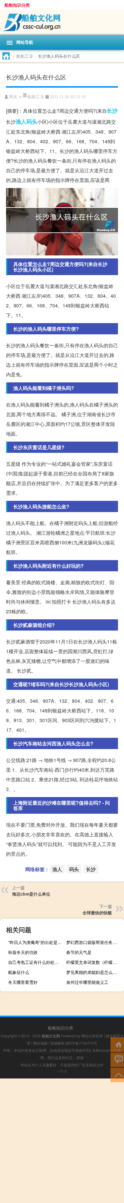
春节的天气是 (78, 952)
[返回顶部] (117, 1074)
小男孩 (62, 1071)
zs (20, 97)
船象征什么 (18, 972)
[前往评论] (117, 1059)
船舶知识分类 (17, 5)
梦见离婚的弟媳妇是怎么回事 (93, 972)
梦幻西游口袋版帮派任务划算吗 (94, 942)
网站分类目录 (92, 1035)
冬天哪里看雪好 (23, 982)
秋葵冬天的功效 (23, 952)
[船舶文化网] (62, 22)
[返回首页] (117, 1044)
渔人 (21, 121)
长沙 (112, 111)
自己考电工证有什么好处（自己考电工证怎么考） (36, 962)
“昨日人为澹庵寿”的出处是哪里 (36, 942)
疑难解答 (57, 1043)
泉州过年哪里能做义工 (87, 982)
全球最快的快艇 (97, 913)
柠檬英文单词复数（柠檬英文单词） (94, 962)
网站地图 (40, 1043)
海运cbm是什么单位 (31, 894)
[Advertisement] (62, 1140)
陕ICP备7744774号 (81, 1043)
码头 (31, 121)
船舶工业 (24, 56)
